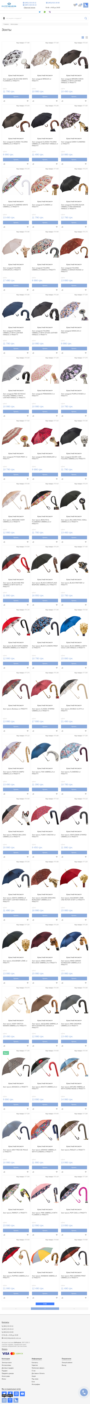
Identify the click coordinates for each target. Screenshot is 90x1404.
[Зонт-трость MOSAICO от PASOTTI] (16, 1067)
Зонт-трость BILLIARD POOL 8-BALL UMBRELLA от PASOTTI (74, 521)
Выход (64, 1365)
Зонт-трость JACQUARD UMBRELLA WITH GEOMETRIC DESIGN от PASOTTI (45, 1025)
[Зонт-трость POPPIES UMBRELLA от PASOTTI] (16, 1256)
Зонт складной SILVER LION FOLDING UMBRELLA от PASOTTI (73, 458)
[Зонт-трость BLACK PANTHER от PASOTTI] (74, 563)
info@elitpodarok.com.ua (12, 1338)
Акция (34, 1376)
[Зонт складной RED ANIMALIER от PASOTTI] (45, 437)
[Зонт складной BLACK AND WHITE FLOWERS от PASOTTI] (16, 59)
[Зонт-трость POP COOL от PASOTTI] (74, 1193)
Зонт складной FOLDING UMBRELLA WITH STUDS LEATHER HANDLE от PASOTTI (44, 333)
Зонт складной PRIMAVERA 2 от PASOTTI (43, 395)
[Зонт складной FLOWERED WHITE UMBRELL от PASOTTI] (16, 185)
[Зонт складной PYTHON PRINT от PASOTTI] (16, 437)
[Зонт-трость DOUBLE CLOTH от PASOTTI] (74, 689)
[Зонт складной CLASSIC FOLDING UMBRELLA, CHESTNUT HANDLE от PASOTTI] (45, 122)
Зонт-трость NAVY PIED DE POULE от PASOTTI (15, 1151)
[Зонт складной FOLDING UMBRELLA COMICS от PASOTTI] (45, 248)
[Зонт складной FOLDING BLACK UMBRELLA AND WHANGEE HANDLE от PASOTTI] (74, 185)
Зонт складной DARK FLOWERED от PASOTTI (73, 143)
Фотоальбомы (6, 1365)
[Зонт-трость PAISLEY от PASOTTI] (74, 1130)
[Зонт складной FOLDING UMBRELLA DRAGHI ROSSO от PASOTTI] (74, 248)
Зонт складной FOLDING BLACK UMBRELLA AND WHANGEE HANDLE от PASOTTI (72, 206)
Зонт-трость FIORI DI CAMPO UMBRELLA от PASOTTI (13, 773)
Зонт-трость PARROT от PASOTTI (15, 1213)
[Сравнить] (4, 101)
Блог (33, 1382)
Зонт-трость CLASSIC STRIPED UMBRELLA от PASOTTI (43, 710)
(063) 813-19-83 (53, 3)
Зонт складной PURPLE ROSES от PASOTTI (73, 395)
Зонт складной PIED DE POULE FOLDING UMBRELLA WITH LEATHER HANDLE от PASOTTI (14, 395)
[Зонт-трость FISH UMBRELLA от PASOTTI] (45, 752)
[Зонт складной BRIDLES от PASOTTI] (45, 59)
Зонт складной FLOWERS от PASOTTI (42, 206)
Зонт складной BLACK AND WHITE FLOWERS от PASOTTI (15, 80)
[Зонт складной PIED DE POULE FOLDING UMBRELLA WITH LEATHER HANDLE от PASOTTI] (16, 374)
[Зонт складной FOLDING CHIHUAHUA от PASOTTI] (16, 248)
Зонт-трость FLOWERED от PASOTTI (71, 773)
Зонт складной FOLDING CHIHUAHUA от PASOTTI (12, 269)
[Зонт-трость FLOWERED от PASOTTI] (74, 752)
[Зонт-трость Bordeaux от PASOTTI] (16, 689)
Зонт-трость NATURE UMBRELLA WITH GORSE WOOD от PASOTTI (73, 1088)
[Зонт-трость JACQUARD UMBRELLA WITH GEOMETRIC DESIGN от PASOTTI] (45, 1004)
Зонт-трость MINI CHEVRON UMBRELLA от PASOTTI (71, 1025)
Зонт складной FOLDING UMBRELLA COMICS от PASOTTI (44, 269)
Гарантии (35, 1365)
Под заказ (35, 1379)
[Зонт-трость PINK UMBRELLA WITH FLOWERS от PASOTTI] (45, 1193)
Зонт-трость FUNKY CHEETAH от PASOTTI (44, 836)
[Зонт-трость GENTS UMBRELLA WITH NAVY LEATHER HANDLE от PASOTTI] (16, 878)
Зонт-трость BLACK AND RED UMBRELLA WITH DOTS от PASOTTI (13, 584)
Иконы (4, 1379)
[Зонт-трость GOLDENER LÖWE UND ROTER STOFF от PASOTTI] (74, 878)
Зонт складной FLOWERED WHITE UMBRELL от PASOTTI (15, 206)
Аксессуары (6, 1376)
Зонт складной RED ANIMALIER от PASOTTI (44, 458)
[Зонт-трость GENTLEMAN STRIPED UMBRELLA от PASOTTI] (74, 815)
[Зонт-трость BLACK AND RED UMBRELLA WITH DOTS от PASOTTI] (16, 563)
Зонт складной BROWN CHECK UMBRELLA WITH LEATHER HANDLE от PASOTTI (72, 81)
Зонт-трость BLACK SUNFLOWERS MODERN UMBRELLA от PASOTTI (15, 647)
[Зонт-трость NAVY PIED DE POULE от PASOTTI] (16, 1130)
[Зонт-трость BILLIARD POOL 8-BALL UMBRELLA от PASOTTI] (74, 500)
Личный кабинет (67, 1362)
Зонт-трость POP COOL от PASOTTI (74, 1213)
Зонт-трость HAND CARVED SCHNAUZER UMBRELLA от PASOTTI (71, 962)
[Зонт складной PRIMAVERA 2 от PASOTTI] (45, 374)
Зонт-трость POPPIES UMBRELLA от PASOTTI (16, 1277)
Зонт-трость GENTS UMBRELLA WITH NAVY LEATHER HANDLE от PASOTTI (15, 900)
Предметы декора (8, 1373)
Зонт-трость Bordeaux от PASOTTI (15, 709)
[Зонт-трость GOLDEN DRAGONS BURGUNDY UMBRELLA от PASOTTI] (45, 878)
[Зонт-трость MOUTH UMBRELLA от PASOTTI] (45, 1067)
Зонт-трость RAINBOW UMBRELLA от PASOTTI (44, 1277)
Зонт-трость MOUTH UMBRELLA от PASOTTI (44, 1088)
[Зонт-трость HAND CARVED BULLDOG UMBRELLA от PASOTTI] (45, 941)
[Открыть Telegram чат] (40, 12)
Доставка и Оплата (38, 1373)
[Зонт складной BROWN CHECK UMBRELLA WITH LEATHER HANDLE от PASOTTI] (74, 59)
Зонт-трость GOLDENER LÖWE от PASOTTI (15, 962)
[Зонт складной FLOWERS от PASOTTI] (45, 185)
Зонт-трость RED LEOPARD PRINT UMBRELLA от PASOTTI (73, 1277)
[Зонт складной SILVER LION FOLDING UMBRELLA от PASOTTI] (74, 437)
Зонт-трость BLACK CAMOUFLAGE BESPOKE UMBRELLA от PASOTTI (44, 584)
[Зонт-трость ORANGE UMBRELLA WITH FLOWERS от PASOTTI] (45, 1130)
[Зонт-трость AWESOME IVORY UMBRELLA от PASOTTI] (16, 500)
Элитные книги (7, 1362)
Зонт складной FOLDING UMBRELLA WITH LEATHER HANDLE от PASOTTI (13, 333)
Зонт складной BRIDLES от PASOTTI (41, 80)
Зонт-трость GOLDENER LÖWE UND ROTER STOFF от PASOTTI (73, 899)
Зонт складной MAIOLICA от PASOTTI (71, 332)
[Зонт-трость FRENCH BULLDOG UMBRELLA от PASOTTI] (16, 815)
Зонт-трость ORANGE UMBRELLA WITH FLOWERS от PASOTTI (44, 1151)
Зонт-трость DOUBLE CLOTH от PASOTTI (72, 710)
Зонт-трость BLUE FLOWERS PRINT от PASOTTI (45, 647)
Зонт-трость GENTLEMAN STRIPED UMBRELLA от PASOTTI (73, 836)
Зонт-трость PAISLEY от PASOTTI (73, 1150)
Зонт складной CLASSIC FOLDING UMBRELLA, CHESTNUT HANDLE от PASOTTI (45, 144)
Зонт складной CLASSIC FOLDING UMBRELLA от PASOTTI (15, 143)
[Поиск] (85, 18)
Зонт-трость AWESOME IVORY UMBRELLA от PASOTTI (14, 521)
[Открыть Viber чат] (50, 12)
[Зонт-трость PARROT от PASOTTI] (16, 1193)
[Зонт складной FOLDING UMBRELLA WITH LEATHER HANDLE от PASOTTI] (16, 311)
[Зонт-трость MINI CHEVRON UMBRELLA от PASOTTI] (74, 1004)
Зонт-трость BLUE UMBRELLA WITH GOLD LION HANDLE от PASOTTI (74, 647)
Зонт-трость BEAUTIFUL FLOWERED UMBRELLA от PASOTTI (41, 522)
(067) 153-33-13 (30, 5)
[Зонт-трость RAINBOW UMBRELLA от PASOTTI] (45, 1256)
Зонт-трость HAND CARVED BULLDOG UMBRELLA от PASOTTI (44, 962)
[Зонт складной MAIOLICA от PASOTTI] (74, 311)
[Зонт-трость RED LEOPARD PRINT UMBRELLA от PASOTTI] (74, 1256)
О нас (34, 1371)
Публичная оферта (38, 1368)
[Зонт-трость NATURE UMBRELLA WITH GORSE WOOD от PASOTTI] (74, 1067)
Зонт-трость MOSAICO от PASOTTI (15, 1087)
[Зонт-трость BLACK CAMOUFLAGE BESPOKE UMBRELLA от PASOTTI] (45, 563)
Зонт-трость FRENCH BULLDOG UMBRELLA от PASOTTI (14, 836)
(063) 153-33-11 (30, 3)
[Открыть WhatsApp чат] (45, 12)
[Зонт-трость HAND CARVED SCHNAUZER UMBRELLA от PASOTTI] (74, 941)
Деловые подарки (8, 1368)
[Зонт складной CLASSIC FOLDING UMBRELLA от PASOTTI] (16, 122)
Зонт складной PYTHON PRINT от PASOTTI (15, 458)
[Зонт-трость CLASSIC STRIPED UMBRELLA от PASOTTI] (45, 689)
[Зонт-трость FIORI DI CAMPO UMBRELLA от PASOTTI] (16, 752)
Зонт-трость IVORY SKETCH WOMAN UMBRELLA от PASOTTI (14, 1025)
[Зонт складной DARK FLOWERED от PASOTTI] (74, 122)
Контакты (35, 1362)
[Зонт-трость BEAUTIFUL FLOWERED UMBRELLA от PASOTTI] (45, 500)
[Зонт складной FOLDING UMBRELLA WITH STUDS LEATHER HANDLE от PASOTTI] (45, 311)
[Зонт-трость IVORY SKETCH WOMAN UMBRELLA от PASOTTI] (16, 1004)
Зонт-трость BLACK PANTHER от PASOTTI (72, 584)
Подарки (4, 1371)
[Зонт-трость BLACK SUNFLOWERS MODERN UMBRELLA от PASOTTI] (16, 626)
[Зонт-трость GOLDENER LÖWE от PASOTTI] (16, 941)
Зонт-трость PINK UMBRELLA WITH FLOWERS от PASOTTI (44, 1214)
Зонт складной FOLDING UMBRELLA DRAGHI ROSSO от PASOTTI (72, 270)
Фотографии (36, 1384)
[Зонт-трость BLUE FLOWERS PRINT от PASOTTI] (45, 626)
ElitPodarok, (17, 1342)
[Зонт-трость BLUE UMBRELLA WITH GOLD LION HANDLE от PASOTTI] (74, 626)
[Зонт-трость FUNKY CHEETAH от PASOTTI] (45, 815)
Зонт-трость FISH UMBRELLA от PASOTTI (43, 773)
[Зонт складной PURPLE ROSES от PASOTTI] (74, 374)
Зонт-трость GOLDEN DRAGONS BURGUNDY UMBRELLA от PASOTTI (43, 900)
